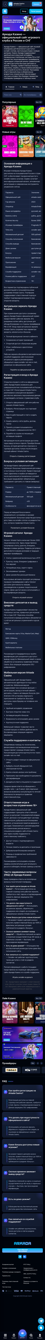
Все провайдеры (30, 95)
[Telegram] (20, 1256)
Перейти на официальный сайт (22, 370)
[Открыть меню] (4, 11)
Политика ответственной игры (10, 1282)
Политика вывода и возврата (11, 1272)
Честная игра (6, 1287)
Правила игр (6, 1276)
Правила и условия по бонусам (30, 1282)
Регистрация (36, 11)
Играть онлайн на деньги (23, 977)
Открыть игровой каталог (22, 597)
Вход (24, 11)
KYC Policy (26, 1264)
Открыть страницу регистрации (22, 456)
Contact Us (26, 1277)
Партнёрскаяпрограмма (22, 1250)
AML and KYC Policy (29, 1274)
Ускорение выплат (8, 1264)
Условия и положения (9, 1268)
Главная (11, 87)
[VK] (25, 1256)
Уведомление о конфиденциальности (30, 1269)
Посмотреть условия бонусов (22, 528)
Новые (24, 87)
